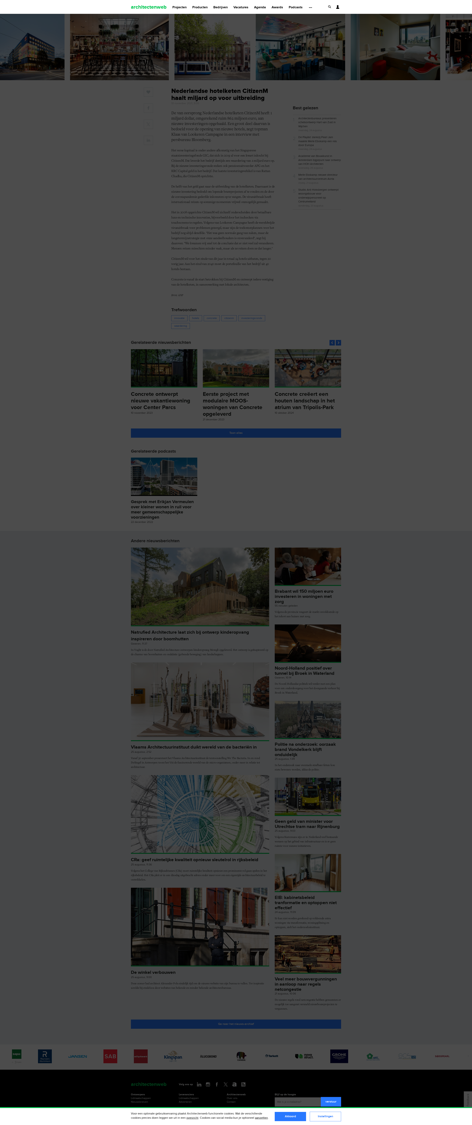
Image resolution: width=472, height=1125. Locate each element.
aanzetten (261, 1118)
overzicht (192, 1118)
